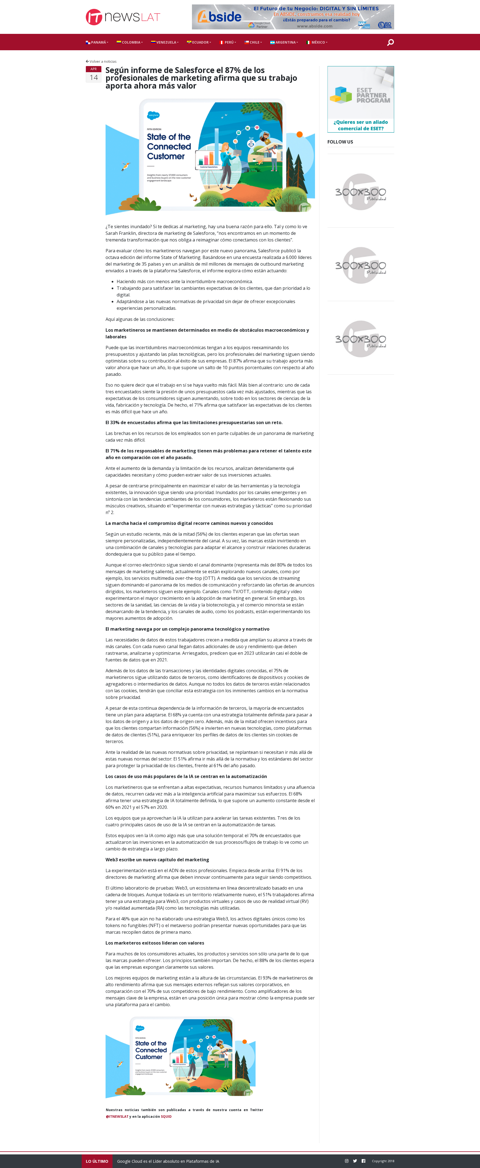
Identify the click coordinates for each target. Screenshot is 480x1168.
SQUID (166, 1116)
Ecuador (200, 42)
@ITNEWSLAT (117, 1116)
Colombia (130, 42)
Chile (254, 42)
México (318, 42)
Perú (229, 42)
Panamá (98, 42)
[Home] (123, 17)
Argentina (285, 42)
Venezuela (166, 42)
